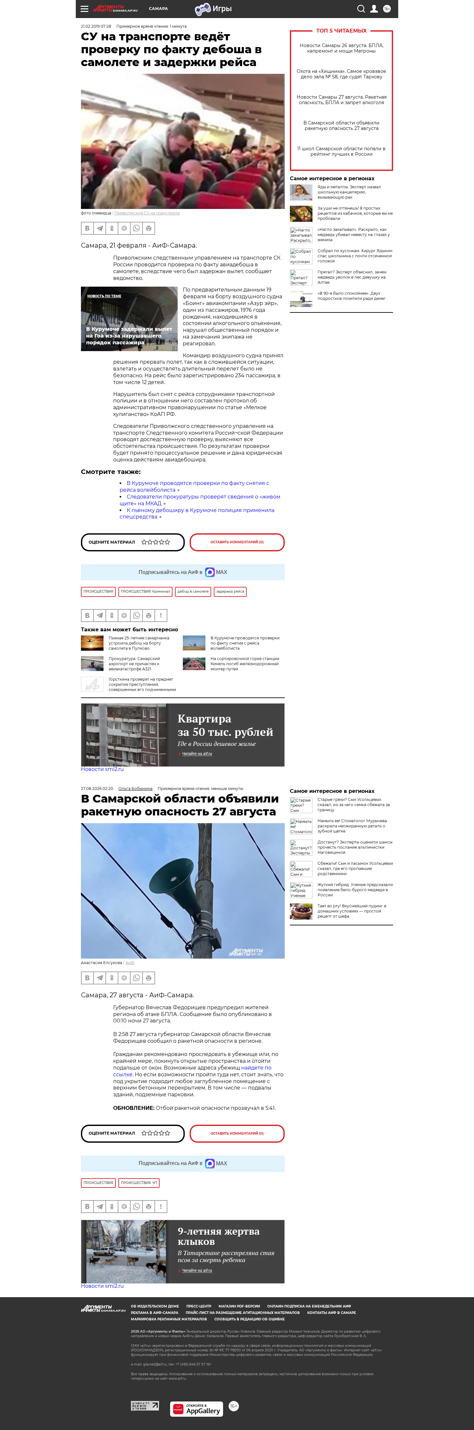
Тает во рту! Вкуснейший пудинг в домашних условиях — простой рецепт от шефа (352, 911)
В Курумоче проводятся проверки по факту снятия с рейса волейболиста (245, 643)
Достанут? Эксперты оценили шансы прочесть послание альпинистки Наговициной (355, 847)
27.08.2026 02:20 (97, 788)
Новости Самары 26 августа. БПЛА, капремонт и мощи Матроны (341, 48)
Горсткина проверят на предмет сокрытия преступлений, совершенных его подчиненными (142, 684)
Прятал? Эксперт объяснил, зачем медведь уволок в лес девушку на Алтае (352, 277)
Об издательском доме (155, 1306)
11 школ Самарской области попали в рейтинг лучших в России (341, 151)
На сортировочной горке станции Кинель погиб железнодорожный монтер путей (245, 663)
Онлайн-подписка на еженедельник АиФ (309, 1306)
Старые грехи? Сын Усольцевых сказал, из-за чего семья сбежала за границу (354, 804)
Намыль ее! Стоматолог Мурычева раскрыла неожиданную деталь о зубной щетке (352, 825)
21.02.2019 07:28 (96, 26)
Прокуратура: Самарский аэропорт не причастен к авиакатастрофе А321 (134, 663)
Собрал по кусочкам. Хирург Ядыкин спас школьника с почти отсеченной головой (355, 255)
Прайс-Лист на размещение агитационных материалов (243, 1313)
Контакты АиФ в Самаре (331, 1313)
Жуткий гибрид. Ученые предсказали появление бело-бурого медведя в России (355, 889)
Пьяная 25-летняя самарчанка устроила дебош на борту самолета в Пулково (139, 643)
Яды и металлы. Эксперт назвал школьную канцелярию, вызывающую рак (349, 192)
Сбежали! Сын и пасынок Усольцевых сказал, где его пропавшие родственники (355, 868)
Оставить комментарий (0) (237, 542)
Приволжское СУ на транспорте (147, 213)
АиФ (129, 962)
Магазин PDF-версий (239, 1306)
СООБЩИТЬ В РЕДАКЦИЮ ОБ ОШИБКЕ (249, 1319)
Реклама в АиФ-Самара (154, 1313)
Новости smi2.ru (102, 769)
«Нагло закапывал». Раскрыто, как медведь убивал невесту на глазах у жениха (354, 234)
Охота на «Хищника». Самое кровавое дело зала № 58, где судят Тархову (341, 74)
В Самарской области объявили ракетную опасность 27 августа (341, 125)
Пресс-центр (198, 1306)
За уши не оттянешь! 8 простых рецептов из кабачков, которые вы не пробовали (355, 213)
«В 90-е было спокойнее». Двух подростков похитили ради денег (352, 296)
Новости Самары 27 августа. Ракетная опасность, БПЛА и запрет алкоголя (342, 99)
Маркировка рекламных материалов (169, 1319)
